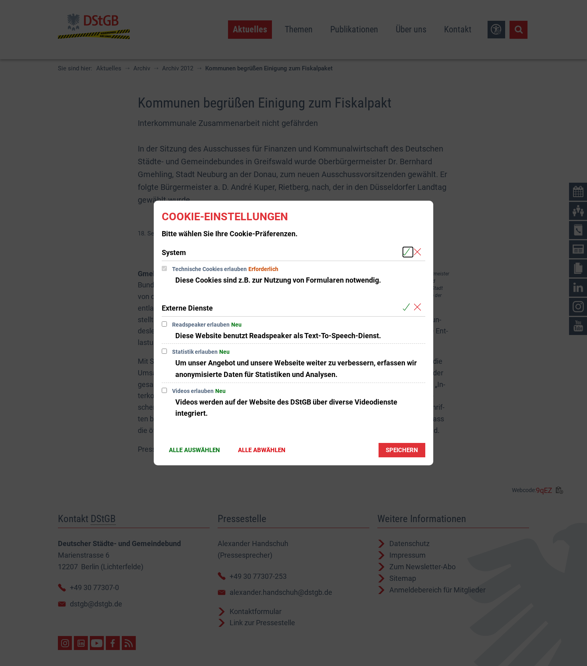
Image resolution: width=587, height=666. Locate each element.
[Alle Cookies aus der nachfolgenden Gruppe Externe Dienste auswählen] (408, 308)
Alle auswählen (194, 450)
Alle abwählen (262, 450)
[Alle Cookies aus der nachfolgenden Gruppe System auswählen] (408, 252)
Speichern (402, 450)
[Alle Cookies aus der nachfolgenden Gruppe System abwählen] (419, 252)
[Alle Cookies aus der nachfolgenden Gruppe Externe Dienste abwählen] (419, 308)
